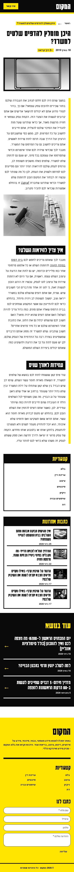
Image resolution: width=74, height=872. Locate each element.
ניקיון (62, 493)
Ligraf (25, 183)
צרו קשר (10, 6)
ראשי (67, 23)
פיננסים (61, 487)
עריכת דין (60, 475)
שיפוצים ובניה (57, 498)
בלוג (62, 469)
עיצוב (62, 481)
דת (63, 504)
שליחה (63, 851)
